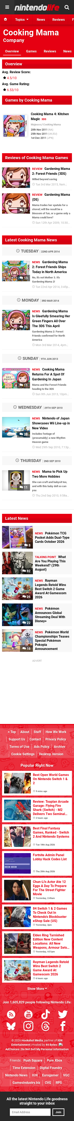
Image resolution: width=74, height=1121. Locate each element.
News (67, 51)
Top (13, 732)
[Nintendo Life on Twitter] (63, 1015)
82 (28, 571)
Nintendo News (16, 1075)
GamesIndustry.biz (26, 1083)
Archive (59, 747)
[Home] (5, 19)
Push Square (32, 1060)
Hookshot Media (32, 1040)
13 (25, 210)
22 (28, 623)
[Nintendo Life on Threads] (45, 1027)
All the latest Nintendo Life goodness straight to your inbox (37, 1101)
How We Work (56, 732)
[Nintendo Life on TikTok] (45, 1015)
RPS (59, 1083)
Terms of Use (19, 747)
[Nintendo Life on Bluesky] (11, 1027)
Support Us (17, 739)
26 (25, 327)
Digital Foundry (51, 1068)
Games (31, 51)
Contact (35, 739)
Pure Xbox (54, 1060)
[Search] (67, 7)
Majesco (36, 124)
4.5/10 (12, 78)
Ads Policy (41, 747)
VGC (66, 1075)
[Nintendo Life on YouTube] (28, 1015)
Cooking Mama (31, 32)
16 (28, 649)
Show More (36, 989)
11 (25, 385)
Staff (37, 732)
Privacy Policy (55, 739)
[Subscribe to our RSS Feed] (11, 1015)
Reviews (50, 51)
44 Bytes (51, 1045)
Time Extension (24, 1068)
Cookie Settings (23, 754)
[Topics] (7, 7)
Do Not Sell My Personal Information (45, 1049)
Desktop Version (51, 754)
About (24, 732)
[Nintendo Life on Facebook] (63, 1027)
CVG (48, 1083)
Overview (12, 51)
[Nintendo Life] (37, 7)
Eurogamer (50, 1075)
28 (25, 434)
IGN (35, 1075)
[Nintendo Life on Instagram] (28, 1027)
